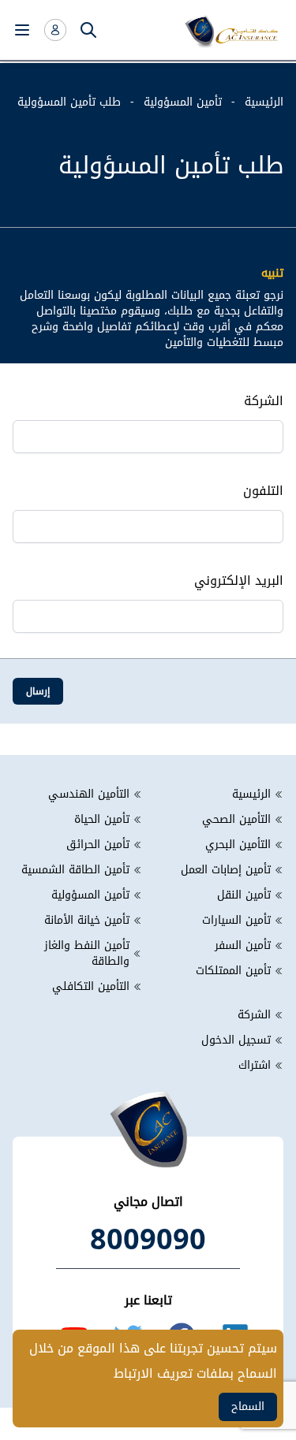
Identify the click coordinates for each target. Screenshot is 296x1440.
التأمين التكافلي (90, 987)
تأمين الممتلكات (233, 971)
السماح (247, 1406)
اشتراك (254, 1065)
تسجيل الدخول (236, 1040)
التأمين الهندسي (88, 794)
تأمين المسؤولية (183, 102)
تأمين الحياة (101, 820)
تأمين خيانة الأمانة (86, 920)
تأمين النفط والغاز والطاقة (86, 953)
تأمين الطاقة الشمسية (75, 870)
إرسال (38, 691)
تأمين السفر (243, 946)
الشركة (254, 1015)
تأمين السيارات (236, 920)
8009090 (148, 1240)
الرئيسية (264, 102)
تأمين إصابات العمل (226, 870)
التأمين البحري (238, 845)
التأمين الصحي (236, 820)
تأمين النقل (244, 895)
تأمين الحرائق (97, 845)
